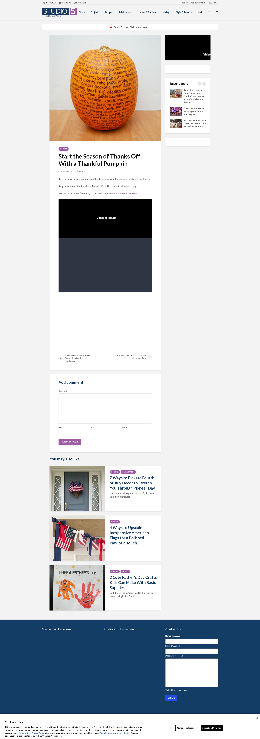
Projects (94, 12)
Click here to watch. (140, 27)
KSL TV (185, 3)
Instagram (50, 3)
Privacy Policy (38, 733)
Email (93, 427)
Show (82, 12)
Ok (257, 718)
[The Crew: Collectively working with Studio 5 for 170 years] (176, 111)
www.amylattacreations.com (122, 193)
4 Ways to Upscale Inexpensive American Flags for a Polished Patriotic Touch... (129, 535)
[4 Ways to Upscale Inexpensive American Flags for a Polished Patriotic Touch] (77, 537)
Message (174, 655)
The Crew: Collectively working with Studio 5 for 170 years (195, 111)
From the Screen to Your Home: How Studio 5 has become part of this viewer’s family (194, 96)
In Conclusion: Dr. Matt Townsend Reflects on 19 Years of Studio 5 (195, 123)
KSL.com (213, 3)
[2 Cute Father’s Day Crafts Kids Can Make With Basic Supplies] (77, 587)
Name (62, 427)
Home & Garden (147, 12)
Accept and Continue (211, 728)
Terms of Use (25, 733)
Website (124, 427)
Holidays (165, 12)
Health (200, 12)
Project (125, 571)
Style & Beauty (184, 12)
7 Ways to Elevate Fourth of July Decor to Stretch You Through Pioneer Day (132, 482)
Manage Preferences (186, 728)
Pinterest (81, 3)
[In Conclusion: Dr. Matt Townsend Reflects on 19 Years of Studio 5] (176, 123)
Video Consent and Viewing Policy (114, 733)
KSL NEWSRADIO (198, 3)
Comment (63, 391)
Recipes (109, 12)
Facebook (66, 3)
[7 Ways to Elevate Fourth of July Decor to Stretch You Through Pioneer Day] (77, 488)
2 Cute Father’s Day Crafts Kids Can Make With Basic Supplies (133, 582)
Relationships (125, 12)
